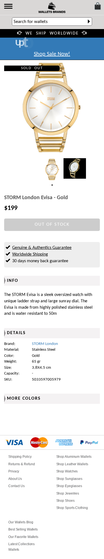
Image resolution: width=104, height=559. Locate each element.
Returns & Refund (21, 464)
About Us (15, 479)
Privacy (13, 471)
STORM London (45, 344)
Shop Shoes (65, 501)
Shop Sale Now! (52, 54)
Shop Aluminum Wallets (74, 457)
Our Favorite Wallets (23, 537)
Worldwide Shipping (30, 254)
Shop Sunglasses (69, 479)
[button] (8, 7)
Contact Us (16, 486)
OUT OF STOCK (52, 224)
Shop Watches (67, 471)
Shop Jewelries (67, 493)
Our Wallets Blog (20, 522)
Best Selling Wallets (23, 529)
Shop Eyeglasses (69, 486)
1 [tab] (52, 185)
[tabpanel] (52, 169)
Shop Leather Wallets (72, 464)
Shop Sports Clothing (72, 508)
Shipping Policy (20, 457)
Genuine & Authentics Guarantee (42, 248)
